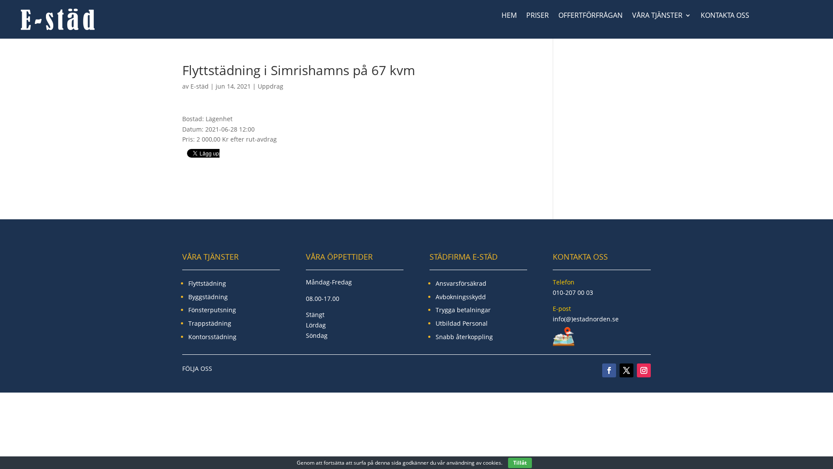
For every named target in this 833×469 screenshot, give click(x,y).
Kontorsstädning (212, 337)
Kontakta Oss (725, 16)
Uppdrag (270, 86)
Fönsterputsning (212, 310)
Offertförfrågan (590, 16)
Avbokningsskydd (461, 297)
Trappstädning (209, 323)
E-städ (199, 86)
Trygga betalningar (463, 310)
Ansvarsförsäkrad (461, 283)
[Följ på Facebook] (609, 370)
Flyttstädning (207, 283)
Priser (537, 16)
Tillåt (520, 462)
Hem (509, 16)
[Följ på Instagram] (644, 370)
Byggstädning (208, 297)
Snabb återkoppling (464, 337)
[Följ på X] (626, 370)
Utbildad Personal (462, 323)
